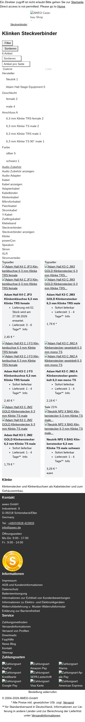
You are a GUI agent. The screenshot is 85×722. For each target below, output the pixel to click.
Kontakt (7, 648)
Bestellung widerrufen (42, 692)
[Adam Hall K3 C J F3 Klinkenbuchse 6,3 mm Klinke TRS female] (21, 354)
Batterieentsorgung (14, 593)
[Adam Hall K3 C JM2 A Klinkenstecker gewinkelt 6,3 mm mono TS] (64, 354)
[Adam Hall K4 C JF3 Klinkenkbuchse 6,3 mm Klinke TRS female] (21, 277)
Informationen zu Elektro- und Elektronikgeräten (33, 602)
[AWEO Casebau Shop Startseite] (42, 15)
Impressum (9, 580)
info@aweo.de (11, 527)
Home (61, 6)
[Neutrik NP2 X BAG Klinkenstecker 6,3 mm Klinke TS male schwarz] (64, 422)
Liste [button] (48, 69)
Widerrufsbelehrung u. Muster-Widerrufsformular (34, 606)
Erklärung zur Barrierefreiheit (21, 610)
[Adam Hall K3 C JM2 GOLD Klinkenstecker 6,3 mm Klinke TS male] (21, 418)
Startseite (77, 2)
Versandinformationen (16, 626)
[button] (42, 73)
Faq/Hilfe (8, 639)
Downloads (9, 635)
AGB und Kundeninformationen (22, 584)
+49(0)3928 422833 (21, 523)
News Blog (9, 643)
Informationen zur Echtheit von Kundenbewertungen (36, 597)
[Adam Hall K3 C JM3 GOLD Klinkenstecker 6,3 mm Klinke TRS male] (64, 277)
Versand (68, 702)
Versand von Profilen (15, 630)
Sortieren (10, 48)
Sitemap (7, 652)
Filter (7, 43)
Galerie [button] (7, 69)
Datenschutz (10, 589)
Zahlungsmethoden (14, 622)
